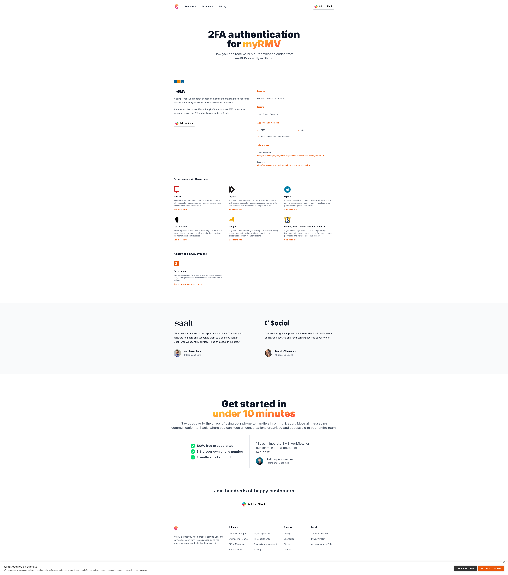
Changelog (289, 539)
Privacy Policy (318, 539)
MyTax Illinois (180, 226)
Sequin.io (284, 462)
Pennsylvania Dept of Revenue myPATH (304, 226)
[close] (504, 562)
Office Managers (237, 544)
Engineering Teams (238, 539)
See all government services (188, 284)
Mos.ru (177, 196)
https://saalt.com (192, 355)
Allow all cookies (491, 569)
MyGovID (289, 196)
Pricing (222, 6)
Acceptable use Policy (322, 544)
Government (180, 271)
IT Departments (262, 539)
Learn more (143, 570)
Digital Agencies (262, 533)
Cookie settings (465, 569)
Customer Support (238, 533)
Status (287, 544)
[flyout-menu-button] (191, 6)
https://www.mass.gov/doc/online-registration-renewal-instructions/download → (291, 155)
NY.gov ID (234, 226)
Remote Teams (236, 549)
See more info (181, 209)
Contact (287, 549)
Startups (258, 549)
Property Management (265, 544)
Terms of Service (319, 533)
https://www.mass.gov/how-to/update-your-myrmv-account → (283, 165)
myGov (232, 196)
